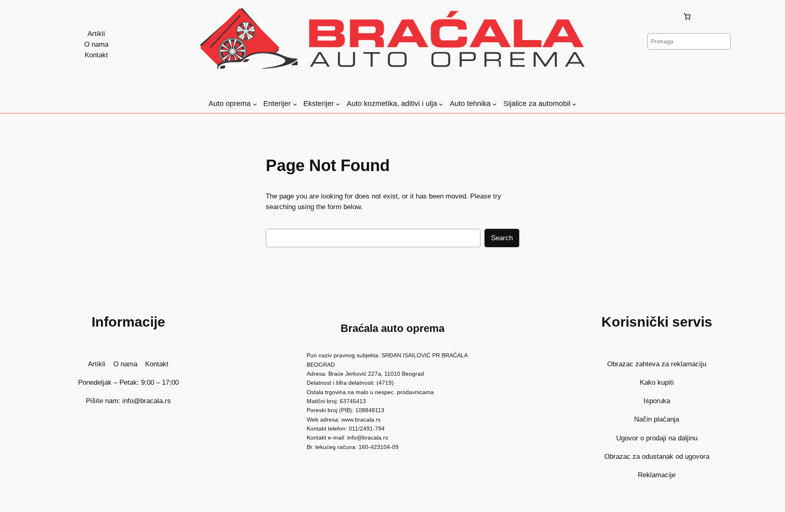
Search (502, 238)
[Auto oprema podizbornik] (255, 104)
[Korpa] (689, 16)
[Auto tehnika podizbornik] (494, 104)
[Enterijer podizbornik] (295, 104)
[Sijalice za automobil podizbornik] (574, 104)
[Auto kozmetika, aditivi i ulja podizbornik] (441, 104)
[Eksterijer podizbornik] (338, 104)
